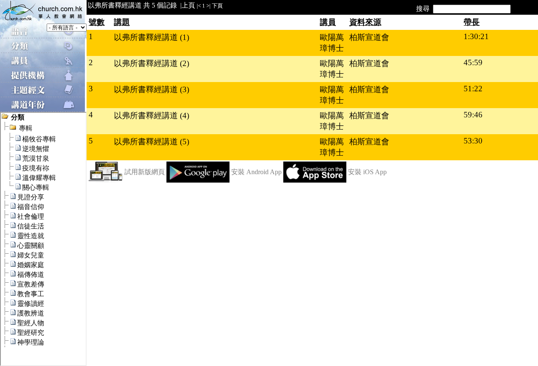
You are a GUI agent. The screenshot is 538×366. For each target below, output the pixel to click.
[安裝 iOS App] (314, 180)
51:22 (473, 88)
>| (208, 6)
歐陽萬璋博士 (332, 43)
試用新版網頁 (144, 171)
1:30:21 (476, 36)
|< (199, 6)
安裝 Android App (256, 171)
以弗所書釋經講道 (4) (151, 115)
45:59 (473, 62)
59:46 (473, 114)
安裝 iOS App (367, 171)
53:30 (473, 140)
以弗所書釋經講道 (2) (151, 63)
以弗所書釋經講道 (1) (151, 37)
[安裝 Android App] (197, 180)
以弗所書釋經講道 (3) (151, 89)
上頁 (188, 5)
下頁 (217, 6)
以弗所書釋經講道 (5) (151, 141)
